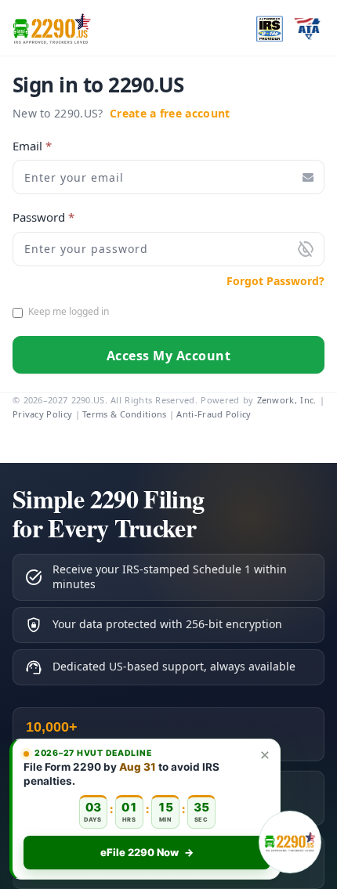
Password (43, 217)
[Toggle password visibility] (305, 249)
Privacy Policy (42, 414)
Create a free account (170, 113)
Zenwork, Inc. (287, 400)
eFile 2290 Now (147, 852)
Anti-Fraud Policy (213, 414)
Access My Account (169, 355)
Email (32, 146)
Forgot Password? (275, 280)
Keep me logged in (68, 311)
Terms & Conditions (124, 414)
